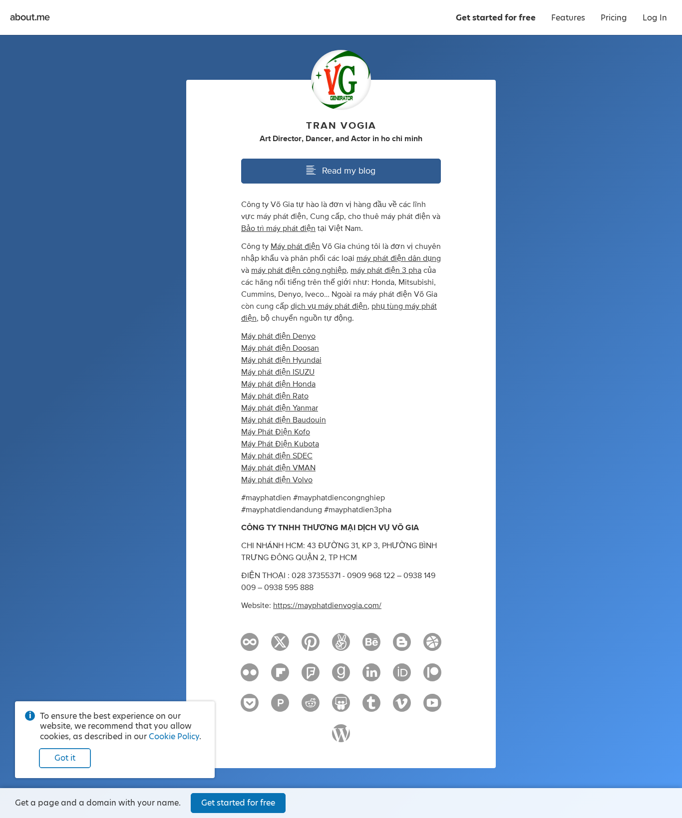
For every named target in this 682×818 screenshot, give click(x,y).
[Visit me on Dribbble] (432, 646)
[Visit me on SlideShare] (341, 707)
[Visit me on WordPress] (341, 737)
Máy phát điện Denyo (278, 336)
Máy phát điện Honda (278, 384)
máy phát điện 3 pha (385, 270)
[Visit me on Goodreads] (341, 676)
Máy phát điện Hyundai (281, 360)
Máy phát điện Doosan (280, 348)
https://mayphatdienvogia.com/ (327, 606)
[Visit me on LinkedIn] (371, 676)
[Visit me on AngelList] (341, 646)
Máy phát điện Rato (275, 396)
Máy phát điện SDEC (277, 456)
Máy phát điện (295, 246)
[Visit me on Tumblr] (371, 707)
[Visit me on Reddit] (311, 707)
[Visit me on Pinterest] (311, 646)
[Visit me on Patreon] (432, 676)
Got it (64, 758)
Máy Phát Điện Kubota (280, 444)
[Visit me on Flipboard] (280, 676)
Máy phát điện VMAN (278, 468)
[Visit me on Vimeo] (402, 707)
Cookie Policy (174, 736)
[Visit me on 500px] (250, 646)
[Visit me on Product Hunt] (280, 707)
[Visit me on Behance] (371, 646)
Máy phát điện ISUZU (278, 372)
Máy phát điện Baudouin (283, 420)
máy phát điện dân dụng (398, 258)
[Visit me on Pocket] (250, 707)
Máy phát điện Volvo (277, 480)
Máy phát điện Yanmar (279, 408)
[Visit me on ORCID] (402, 676)
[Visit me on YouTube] (432, 707)
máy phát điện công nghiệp (298, 270)
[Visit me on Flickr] (250, 676)
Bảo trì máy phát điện (278, 228)
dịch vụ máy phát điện (329, 306)
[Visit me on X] (280, 646)
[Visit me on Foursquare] (311, 676)
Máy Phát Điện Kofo (275, 432)
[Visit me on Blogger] (402, 646)
